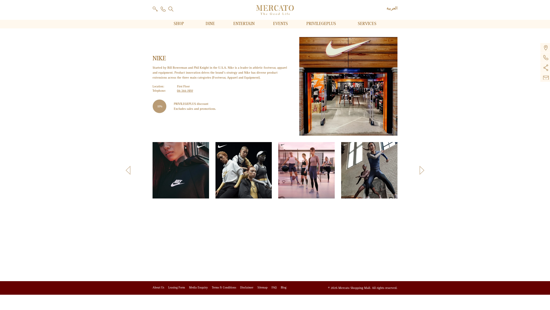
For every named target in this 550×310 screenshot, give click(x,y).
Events (281, 23)
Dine (211, 23)
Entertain (244, 23)
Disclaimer (247, 287)
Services (367, 23)
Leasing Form (177, 287)
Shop (179, 23)
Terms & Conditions (224, 287)
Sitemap (262, 287)
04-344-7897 (185, 91)
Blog (283, 287)
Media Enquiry (199, 287)
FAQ (275, 287)
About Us (159, 287)
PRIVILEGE (321, 23)
